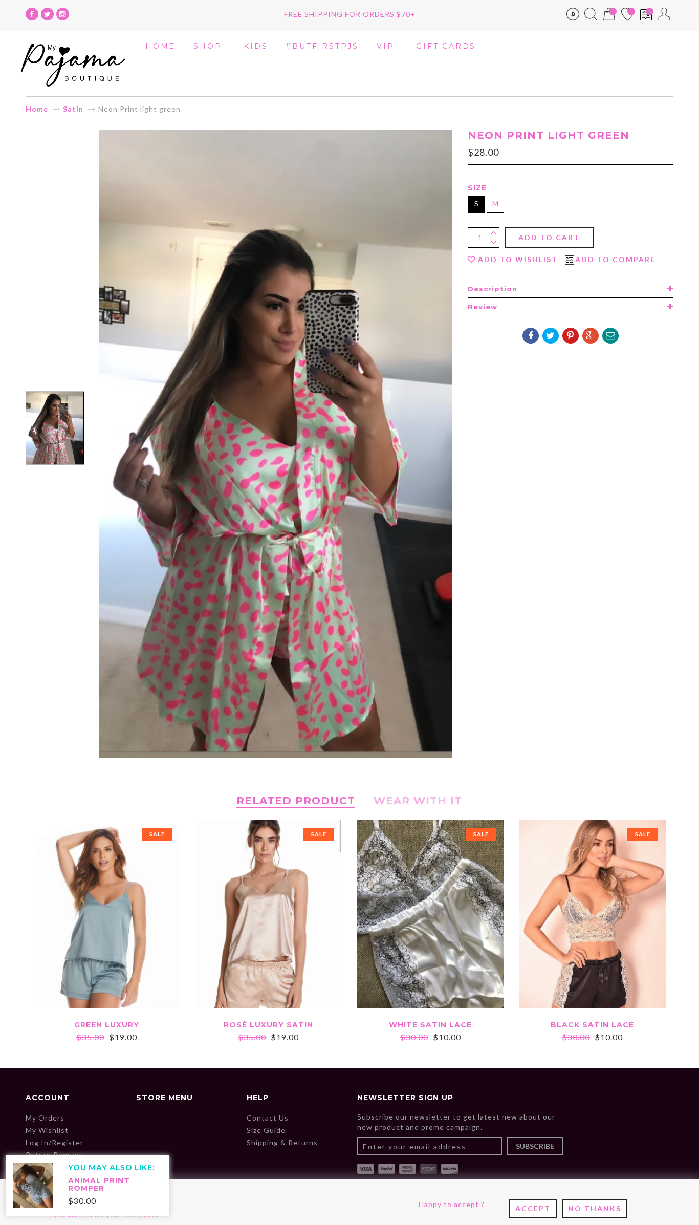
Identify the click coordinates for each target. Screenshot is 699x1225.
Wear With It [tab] (418, 800)
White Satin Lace (430, 1024)
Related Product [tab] (295, 800)
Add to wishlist (518, 259)
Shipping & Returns (282, 1142)
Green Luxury (106, 1024)
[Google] (590, 336)
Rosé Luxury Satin (268, 1024)
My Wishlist (47, 1130)
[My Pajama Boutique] (73, 62)
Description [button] (492, 289)
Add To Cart (549, 237)
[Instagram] (62, 14)
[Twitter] (47, 14)
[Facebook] (32, 14)
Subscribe (535, 1146)
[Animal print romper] (33, 1184)
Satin (73, 108)
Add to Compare (615, 259)
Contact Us (268, 1117)
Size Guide (266, 1130)
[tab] (570, 289)
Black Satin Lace (592, 1024)
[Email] (610, 336)
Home (37, 108)
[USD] (573, 16)
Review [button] (482, 307)
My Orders (45, 1117)
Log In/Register (54, 1142)
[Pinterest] (570, 336)
